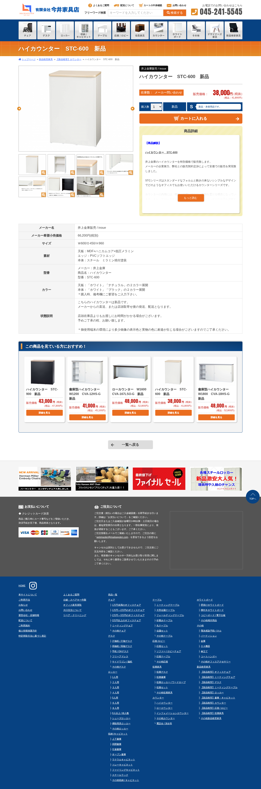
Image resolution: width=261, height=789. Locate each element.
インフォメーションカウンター (172, 713)
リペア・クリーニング (74, 615)
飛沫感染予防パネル (211, 630)
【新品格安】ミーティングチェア (218, 677)
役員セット (162, 687)
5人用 (115, 697)
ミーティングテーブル (167, 605)
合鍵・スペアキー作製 (74, 599)
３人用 (115, 687)
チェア (111, 599)
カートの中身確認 (153, 5)
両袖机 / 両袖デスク (122, 646)
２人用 (115, 682)
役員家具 (157, 666)
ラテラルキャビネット (123, 759)
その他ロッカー (120, 728)
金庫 (203, 641)
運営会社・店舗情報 (29, 615)
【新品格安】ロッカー (212, 692)
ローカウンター (164, 708)
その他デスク (119, 666)
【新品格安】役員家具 (212, 713)
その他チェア (119, 630)
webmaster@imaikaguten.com (112, 537)
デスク (111, 636)
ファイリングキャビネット (126, 770)
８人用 (115, 708)
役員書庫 (161, 677)
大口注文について (72, 610)
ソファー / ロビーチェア (168, 651)
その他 (200, 625)
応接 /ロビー (158, 641)
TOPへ (252, 498)
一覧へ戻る (130, 445)
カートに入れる (193, 118)
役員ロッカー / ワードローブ (171, 682)
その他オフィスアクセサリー (216, 661)
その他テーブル (164, 636)
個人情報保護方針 (28, 630)
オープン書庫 (119, 754)
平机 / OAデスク (120, 651)
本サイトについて (28, 594)
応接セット (162, 646)
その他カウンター (165, 718)
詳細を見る (44, 412)
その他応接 (162, 661)
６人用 (115, 703)
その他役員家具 (164, 692)
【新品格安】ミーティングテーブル (219, 687)
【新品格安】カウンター (68, 59)
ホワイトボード (205, 599)
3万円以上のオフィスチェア (126, 620)
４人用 (115, 692)
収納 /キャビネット (118, 733)
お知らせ (23, 605)
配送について (127, 5)
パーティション (209, 636)
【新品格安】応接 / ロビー (214, 708)
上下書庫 (116, 739)
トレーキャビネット (122, 764)
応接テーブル (163, 656)
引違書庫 (116, 749)
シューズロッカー (121, 718)
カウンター (158, 697)
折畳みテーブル (164, 620)
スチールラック (120, 775)
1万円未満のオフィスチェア (126, 605)
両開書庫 (116, 744)
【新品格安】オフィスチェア (216, 672)
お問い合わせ (179, 5)
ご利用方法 (24, 599)
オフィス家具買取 (72, 605)
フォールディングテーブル (170, 615)
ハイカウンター (164, 703)
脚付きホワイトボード (212, 610)
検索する (177, 12)
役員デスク (162, 672)
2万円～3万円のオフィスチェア (128, 615)
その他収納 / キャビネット (125, 780)
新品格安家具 (46, 59)
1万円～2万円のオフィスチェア (128, 610)
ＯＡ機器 (205, 646)
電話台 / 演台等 (164, 723)
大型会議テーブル (165, 610)
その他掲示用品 (209, 620)
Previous (19, 109)
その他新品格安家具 (211, 718)
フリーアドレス (120, 656)
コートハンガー (209, 656)
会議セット (162, 630)
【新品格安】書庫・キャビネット (218, 697)
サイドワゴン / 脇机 (122, 661)
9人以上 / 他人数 (120, 713)
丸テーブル (162, 625)
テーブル (157, 599)
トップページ (29, 59)
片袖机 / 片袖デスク (122, 641)
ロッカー (112, 672)
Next (133, 109)
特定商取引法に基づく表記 (32, 636)
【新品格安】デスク (211, 682)
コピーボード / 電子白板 (213, 615)
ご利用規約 (24, 625)
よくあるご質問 (101, 5)
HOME (22, 585)
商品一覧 (112, 594)
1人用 (115, 677)
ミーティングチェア (122, 625)
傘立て (204, 651)
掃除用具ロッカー (121, 723)
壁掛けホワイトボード (212, 605)
